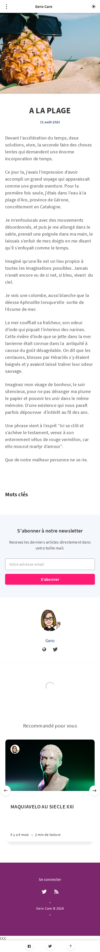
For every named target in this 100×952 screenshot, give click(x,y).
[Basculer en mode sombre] (93, 6)
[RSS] (56, 892)
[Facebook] (29, 946)
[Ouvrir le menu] (6, 6)
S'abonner (50, 579)
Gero (50, 640)
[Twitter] (50, 946)
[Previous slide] (6, 791)
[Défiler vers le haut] (71, 946)
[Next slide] (94, 791)
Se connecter (50, 879)
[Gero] (50, 619)
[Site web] (44, 649)
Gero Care (43, 6)
